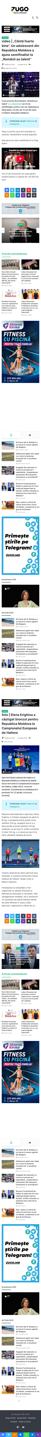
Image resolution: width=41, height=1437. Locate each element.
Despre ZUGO (10, 1418)
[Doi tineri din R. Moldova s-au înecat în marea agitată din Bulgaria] (8, 445)
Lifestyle (5, 38)
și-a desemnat (14, 104)
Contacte (14, 1422)
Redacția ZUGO (10, 64)
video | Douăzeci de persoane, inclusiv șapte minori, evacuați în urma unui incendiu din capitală (30, 276)
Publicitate (32, 1418)
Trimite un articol (25, 1422)
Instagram (14, 124)
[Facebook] (7, 190)
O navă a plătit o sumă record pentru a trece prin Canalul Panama (20, 232)
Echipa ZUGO (22, 1418)
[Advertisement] (20, 407)
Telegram (30, 121)
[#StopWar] (19, 10)
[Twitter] (12, 190)
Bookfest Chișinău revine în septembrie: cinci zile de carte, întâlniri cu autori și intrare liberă (10, 305)
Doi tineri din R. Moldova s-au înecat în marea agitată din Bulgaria (27, 444)
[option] (20, 10)
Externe (20, 226)
